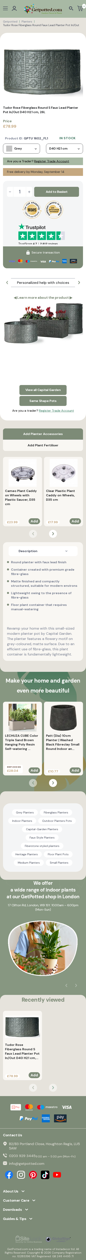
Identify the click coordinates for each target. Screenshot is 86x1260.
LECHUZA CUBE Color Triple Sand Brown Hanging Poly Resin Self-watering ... (21, 742)
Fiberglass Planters (56, 812)
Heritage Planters (26, 854)
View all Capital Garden (43, 390)
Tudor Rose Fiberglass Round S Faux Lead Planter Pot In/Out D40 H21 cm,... (22, 1051)
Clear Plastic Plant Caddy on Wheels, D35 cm (60, 495)
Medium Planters (29, 862)
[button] (7, 283)
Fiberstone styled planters (42, 846)
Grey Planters (25, 812)
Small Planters (59, 862)
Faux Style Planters (42, 837)
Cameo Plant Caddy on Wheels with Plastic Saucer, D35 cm (21, 497)
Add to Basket (57, 192)
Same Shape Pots (42, 401)
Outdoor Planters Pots (57, 821)
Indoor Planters (22, 821)
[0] (80, 9)
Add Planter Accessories (43, 434)
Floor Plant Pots (58, 854)
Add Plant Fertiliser (43, 445)
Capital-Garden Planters (42, 829)
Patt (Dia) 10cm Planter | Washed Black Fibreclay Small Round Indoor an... (62, 742)
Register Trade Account (51, 161)
